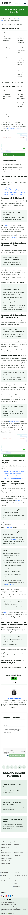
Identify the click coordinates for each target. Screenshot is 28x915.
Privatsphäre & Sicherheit (20, 875)
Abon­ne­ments (17, 844)
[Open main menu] (25, 3)
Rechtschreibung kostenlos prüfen (14, 155)
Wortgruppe (8, 527)
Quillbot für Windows (6, 858)
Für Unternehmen (18, 850)
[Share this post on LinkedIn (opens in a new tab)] (12, 767)
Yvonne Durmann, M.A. (14, 698)
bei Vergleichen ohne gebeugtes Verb (14, 471)
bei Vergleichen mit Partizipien (12, 474)
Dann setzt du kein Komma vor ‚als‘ (13, 167)
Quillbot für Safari (5, 850)
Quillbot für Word (5, 863)
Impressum (14, 906)
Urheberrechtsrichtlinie (6, 906)
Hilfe (15, 880)
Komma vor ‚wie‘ (9, 584)
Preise (15, 847)
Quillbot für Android (6, 852)
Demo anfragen (18, 855)
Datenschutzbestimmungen (6, 904)
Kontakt (16, 883)
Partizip (5, 612)
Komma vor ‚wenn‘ (14, 421)
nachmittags (13, 539)
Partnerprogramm (18, 852)
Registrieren (18, 3)
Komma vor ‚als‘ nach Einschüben (13, 194)
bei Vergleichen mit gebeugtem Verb (14, 190)
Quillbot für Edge (5, 847)
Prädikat (13, 237)
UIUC (13, 913)
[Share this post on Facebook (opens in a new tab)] (3, 767)
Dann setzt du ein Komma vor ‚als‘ (13, 164)
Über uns (16, 872)
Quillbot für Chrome (6, 844)
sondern (17, 501)
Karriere (16, 878)
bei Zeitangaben (8, 188)
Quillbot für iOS (5, 855)
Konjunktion (6, 225)
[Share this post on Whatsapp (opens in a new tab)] (16, 767)
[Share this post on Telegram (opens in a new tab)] (20, 767)
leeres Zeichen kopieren (14, 129)
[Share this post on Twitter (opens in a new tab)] (8, 767)
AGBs (15, 904)
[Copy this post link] (24, 767)
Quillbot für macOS (6, 861)
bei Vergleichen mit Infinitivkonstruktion (15, 192)
